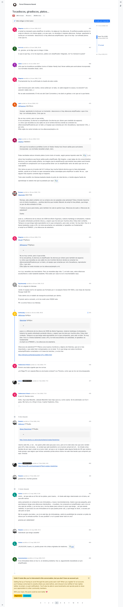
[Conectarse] (120, 2)
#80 (90, 463)
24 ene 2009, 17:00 (35, 78)
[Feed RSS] (44, 16)
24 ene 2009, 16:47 (34, 63)
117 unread (101, 45)
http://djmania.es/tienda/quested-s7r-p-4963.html (35, 355)
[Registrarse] (120, 5)
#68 (90, 63)
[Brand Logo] (15, 4)
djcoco (20, 381)
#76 (90, 364)
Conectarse (27, 595)
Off (13, 15)
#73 (90, 237)
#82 (90, 493)
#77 (90, 381)
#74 (90, 283)
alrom (20, 139)
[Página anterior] (40, 603)
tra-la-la (20, 47)
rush (19, 103)
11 (77, 603)
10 (73, 603)
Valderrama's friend (24, 364)
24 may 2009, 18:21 (39, 558)
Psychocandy (22, 283)
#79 (90, 421)
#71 (90, 139)
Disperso (20, 28)
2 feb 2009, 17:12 (43, 381)
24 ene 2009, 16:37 (35, 28)
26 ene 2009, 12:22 (38, 283)
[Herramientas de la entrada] (89, 42)
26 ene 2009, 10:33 (34, 139)
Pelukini (20, 421)
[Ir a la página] (69, 603)
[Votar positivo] (79, 42)
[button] (2, 604)
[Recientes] (2, 2)
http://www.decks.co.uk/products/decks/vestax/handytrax (39, 440)
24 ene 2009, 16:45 (35, 47)
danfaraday (21, 312)
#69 (90, 78)
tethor (20, 63)
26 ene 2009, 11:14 (35, 192)
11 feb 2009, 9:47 (34, 476)
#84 (90, 542)
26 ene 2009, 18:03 (37, 312)
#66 (90, 28)
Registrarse (18, 595)
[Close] (89, 578)
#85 (90, 558)
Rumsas (20, 192)
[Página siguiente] (82, 603)
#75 (90, 312)
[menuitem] (120, 2)
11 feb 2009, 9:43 (43, 463)
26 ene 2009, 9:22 (33, 103)
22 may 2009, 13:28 (34, 493)
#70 (90, 103)
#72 (90, 192)
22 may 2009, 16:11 (34, 542)
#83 (90, 530)
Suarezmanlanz (22, 558)
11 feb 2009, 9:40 (35, 421)
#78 (90, 393)
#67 (90, 47)
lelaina (20, 493)
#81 (90, 476)
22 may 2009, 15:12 (35, 530)
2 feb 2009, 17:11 (41, 364)
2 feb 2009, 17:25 (41, 393)
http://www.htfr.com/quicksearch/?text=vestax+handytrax (38, 466)
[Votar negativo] (86, 42)
